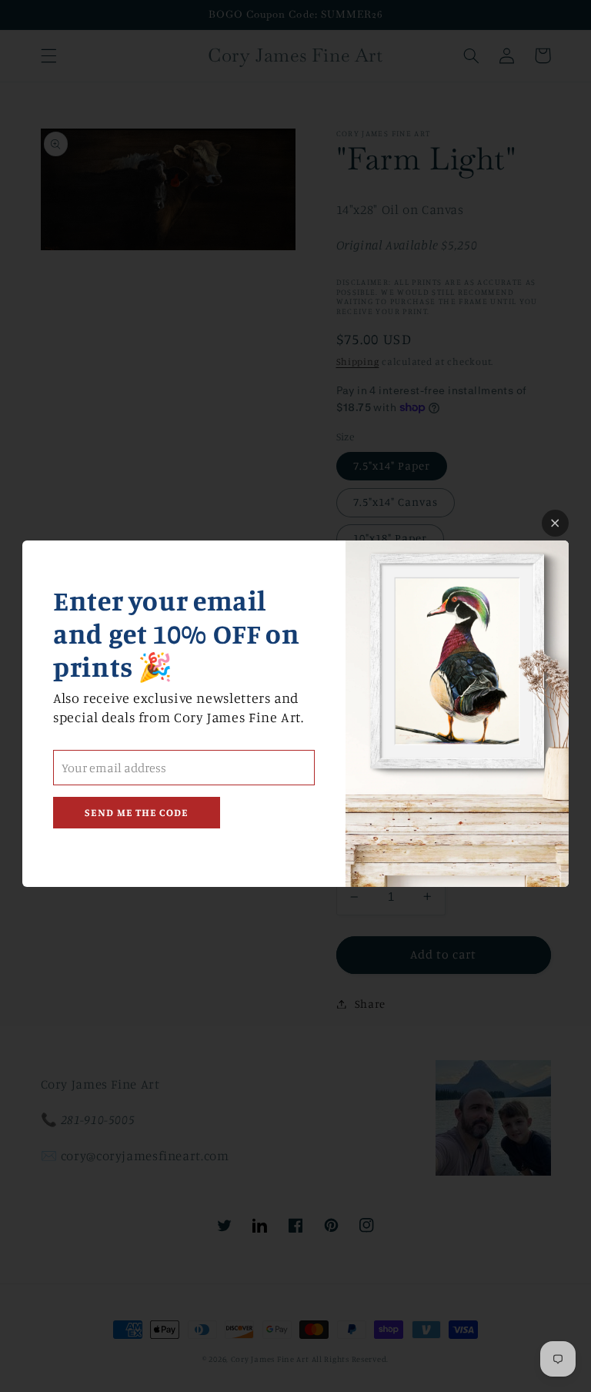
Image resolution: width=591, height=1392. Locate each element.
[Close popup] (555, 523)
